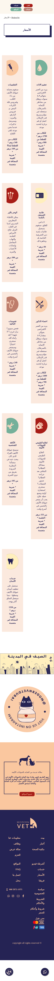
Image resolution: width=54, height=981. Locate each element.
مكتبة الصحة (38, 849)
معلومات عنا (14, 838)
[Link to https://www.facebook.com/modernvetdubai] (23, 896)
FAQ (18, 869)
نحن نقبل (39, 918)
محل (18, 880)
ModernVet (15, 18)
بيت (42, 838)
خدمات (41, 869)
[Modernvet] (27, 819)
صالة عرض (15, 849)
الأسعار (40, 875)
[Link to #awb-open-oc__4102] (7, 7)
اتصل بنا (16, 875)
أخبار (42, 843)
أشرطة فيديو (38, 863)
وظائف (17, 843)
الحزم (17, 855)
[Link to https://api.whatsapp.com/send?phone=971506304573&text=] (8, 896)
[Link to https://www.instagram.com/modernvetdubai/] (13, 896)
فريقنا (41, 880)
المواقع (17, 863)
